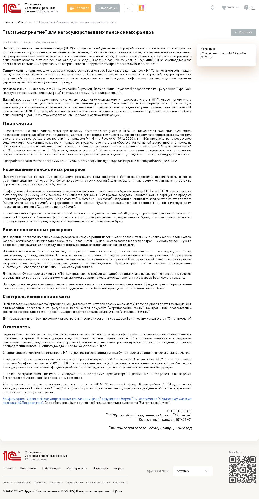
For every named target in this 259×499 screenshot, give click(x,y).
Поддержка (56, 482)
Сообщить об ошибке (98, 482)
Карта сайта (120, 482)
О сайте (7, 482)
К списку (245, 32)
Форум (119, 468)
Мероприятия (76, 468)
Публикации (24, 22)
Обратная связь (74, 482)
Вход (253, 7)
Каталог (9, 468)
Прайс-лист (40, 482)
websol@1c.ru (113, 491)
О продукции (108, 8)
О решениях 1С (22, 482)
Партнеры (100, 468)
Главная (8, 22)
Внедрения (28, 468)
